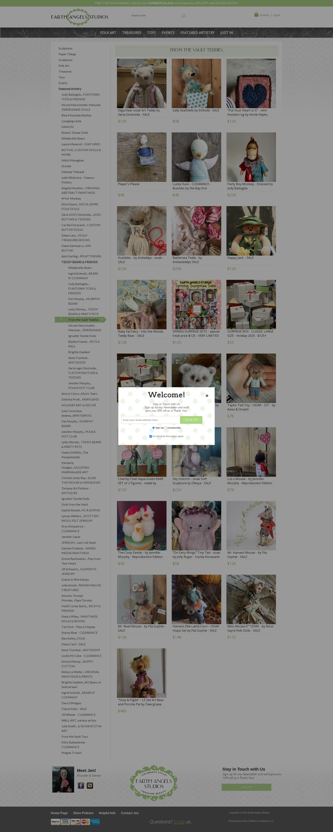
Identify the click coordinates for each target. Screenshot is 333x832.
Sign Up (159, 427)
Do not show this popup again (168, 436)
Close (207, 396)
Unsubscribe (174, 427)
